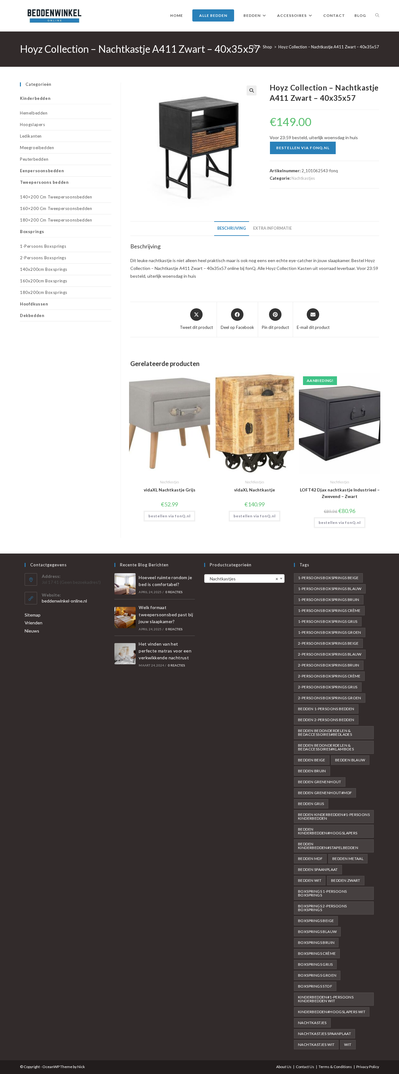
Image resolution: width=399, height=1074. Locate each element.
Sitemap (33, 615)
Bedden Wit (309, 880)
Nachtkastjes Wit (316, 1044)
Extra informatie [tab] (272, 228)
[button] (252, 90)
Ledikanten (31, 136)
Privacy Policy (367, 1066)
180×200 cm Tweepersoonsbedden (56, 219)
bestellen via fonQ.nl (302, 147)
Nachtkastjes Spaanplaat (324, 1033)
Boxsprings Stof (315, 986)
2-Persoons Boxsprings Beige (328, 643)
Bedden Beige (311, 760)
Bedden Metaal (347, 858)
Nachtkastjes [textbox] (242, 578)
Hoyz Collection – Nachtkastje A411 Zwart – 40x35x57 (328, 46)
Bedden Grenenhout (319, 781)
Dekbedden (32, 315)
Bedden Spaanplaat (318, 869)
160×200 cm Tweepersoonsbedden (56, 208)
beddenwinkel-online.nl (64, 600)
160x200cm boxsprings (43, 280)
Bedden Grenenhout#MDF (325, 792)
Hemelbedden (34, 112)
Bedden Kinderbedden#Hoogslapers (328, 831)
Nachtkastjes (303, 178)
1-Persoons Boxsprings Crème (329, 610)
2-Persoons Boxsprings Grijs (328, 687)
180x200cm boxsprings (43, 292)
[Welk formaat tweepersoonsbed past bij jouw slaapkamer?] (125, 617)
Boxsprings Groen (317, 975)
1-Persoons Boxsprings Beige (328, 577)
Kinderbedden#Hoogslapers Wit (331, 1011)
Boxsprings (32, 231)
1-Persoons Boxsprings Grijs (328, 621)
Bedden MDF (310, 858)
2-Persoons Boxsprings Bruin (328, 665)
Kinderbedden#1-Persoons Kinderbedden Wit (325, 999)
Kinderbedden (35, 98)
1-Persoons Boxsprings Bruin (328, 599)
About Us (283, 1066)
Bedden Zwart (345, 880)
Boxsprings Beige (316, 920)
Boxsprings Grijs (315, 964)
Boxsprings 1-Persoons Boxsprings (322, 893)
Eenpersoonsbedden (42, 170)
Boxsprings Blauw (317, 931)
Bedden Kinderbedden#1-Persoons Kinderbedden (334, 816)
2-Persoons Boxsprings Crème (329, 676)
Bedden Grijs (311, 803)
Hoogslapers (32, 124)
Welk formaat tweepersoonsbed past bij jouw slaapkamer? (166, 614)
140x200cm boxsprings (43, 269)
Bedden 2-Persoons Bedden (326, 719)
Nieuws (32, 630)
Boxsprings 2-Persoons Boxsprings (322, 908)
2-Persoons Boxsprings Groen (329, 698)
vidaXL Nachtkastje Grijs (169, 489)
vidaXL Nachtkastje (254, 489)
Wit (347, 1044)
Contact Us (305, 1066)
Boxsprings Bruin (316, 942)
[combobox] (244, 578)
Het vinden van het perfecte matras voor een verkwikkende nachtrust (165, 651)
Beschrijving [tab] (231, 228)
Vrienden (33, 622)
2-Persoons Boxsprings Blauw (330, 654)
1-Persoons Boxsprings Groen (329, 632)
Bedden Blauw (350, 760)
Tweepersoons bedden (44, 182)
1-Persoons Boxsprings (43, 246)
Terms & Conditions (335, 1066)
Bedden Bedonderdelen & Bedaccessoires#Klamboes (326, 747)
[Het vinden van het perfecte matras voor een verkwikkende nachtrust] (125, 653)
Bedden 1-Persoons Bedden (326, 708)
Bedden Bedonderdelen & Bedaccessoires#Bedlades (325, 732)
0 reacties (174, 592)
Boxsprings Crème (317, 953)
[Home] (254, 46)
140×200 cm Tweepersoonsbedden (56, 196)
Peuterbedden (34, 159)
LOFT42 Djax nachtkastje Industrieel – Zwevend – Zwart (340, 493)
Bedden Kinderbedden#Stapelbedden (328, 846)
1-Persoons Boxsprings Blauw (330, 588)
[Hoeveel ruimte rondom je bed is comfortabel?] (125, 583)
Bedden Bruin (312, 771)
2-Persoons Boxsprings (43, 257)
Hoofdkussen (34, 303)
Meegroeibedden (37, 147)
